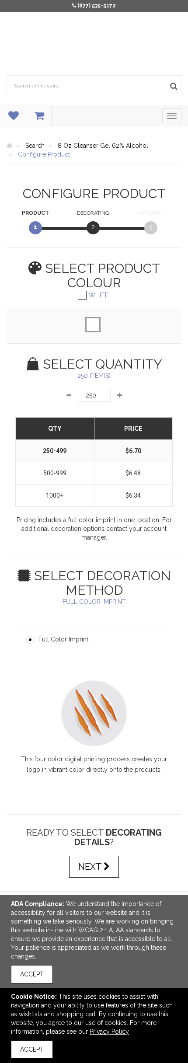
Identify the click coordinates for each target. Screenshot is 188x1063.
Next (91, 866)
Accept (32, 974)
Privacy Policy (109, 1031)
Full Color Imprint (63, 639)
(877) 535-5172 (96, 6)
